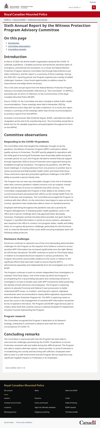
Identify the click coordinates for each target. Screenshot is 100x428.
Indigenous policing (42, 412)
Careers (7, 398)
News (37, 390)
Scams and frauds (41, 403)
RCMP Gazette (70, 407)
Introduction (13, 43)
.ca (7, 20)
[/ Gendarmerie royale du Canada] (18, 5)
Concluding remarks (17, 49)
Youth (67, 398)
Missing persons (10, 412)
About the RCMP (19, 20)
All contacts (8, 390)
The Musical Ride (71, 412)
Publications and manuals (37, 20)
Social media (8, 422)
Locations (7, 407)
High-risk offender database (45, 407)
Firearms (38, 398)
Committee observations (19, 46)
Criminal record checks (12, 403)
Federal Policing (71, 403)
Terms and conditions (24, 422)
